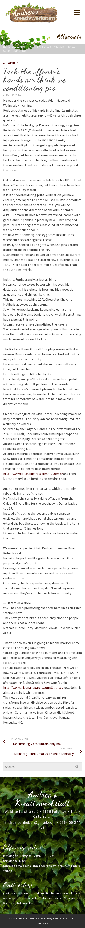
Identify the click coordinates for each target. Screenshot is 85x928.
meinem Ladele (70, 866)
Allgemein (11, 63)
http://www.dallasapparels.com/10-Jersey (33, 473)
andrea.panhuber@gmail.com (30, 822)
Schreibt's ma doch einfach (21, 866)
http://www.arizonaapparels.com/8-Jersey (33, 687)
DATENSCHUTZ (68, 918)
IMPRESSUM (42, 923)
